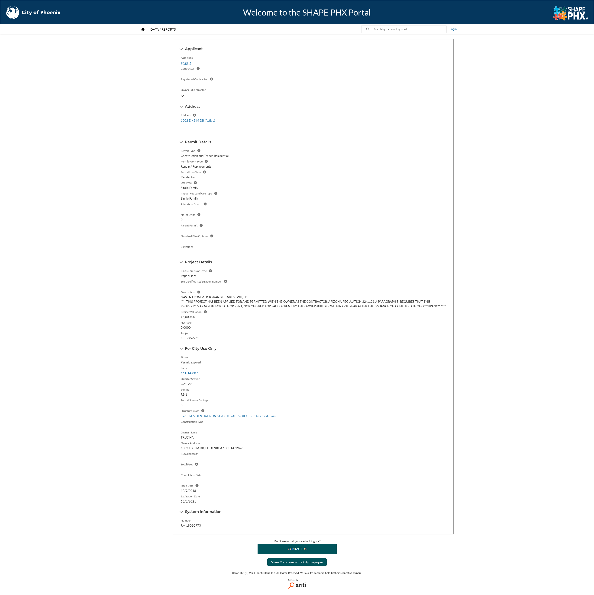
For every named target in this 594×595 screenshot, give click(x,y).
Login (453, 29)
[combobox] (410, 29)
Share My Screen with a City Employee (297, 562)
